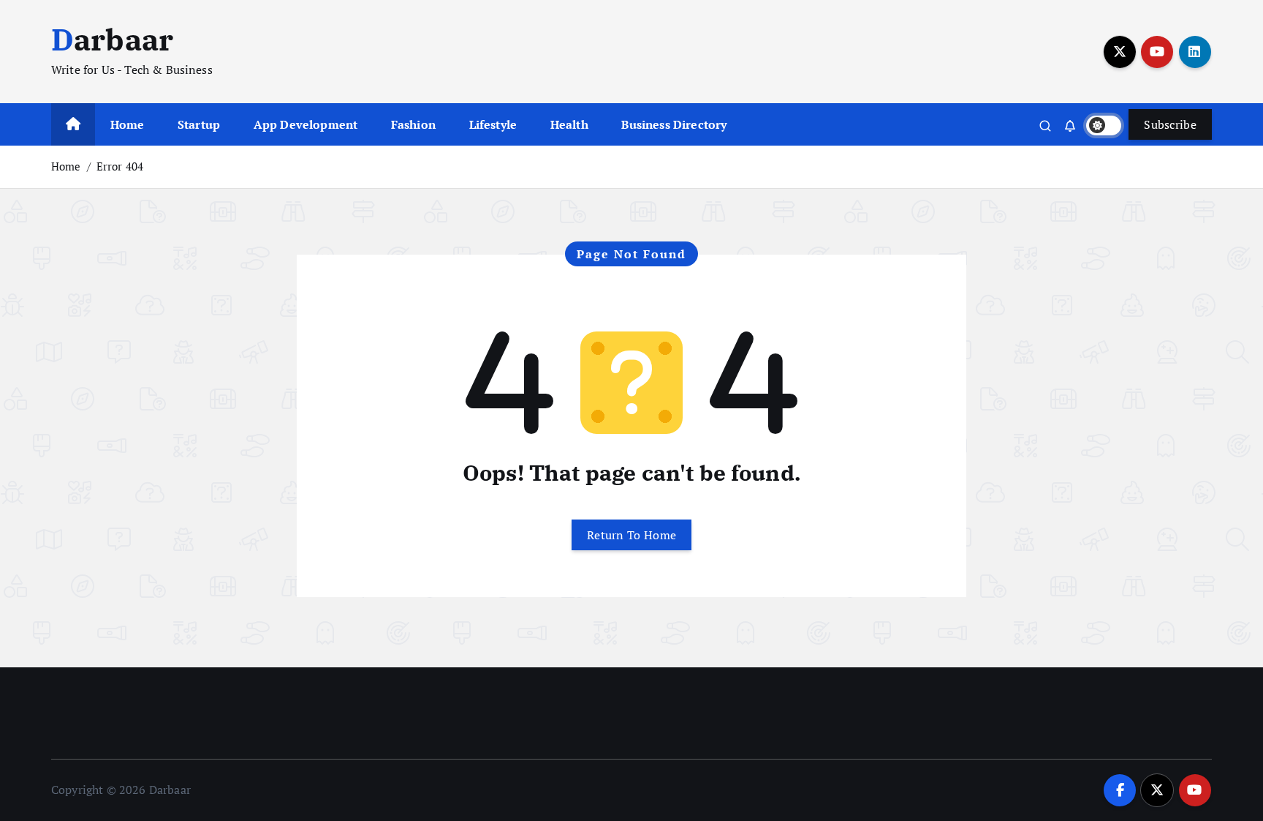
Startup (199, 124)
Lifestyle (493, 124)
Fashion (413, 124)
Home (127, 124)
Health (569, 124)
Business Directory (674, 124)
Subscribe (1170, 124)
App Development (305, 124)
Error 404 (119, 166)
